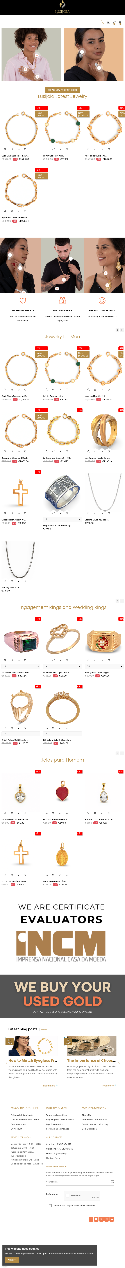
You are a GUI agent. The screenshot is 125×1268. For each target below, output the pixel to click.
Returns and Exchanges (57, 1132)
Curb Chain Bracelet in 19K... (15, 159)
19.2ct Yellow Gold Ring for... (15, 743)
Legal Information (54, 1127)
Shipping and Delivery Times (60, 1123)
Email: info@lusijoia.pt (56, 1157)
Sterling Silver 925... (11, 591)
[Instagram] (106, 1222)
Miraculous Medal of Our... (55, 885)
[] (12, 152)
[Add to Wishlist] (25, 152)
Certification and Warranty (95, 1127)
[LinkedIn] (111, 1222)
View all (44, 1032)
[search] (5, 152)
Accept (12, 1260)
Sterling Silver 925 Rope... (97, 523)
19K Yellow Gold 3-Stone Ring (57, 743)
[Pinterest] (101, 1222)
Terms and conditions (56, 1118)
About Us (86, 1118)
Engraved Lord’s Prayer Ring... (57, 529)
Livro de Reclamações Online (25, 1123)
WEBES (63, 1222)
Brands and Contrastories (94, 1123)
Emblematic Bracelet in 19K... (57, 461)
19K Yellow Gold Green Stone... (16, 676)
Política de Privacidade (22, 1118)
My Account (16, 1132)
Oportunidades (18, 1127)
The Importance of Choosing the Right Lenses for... (54, 1064)
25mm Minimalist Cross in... (15, 885)
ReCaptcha (52, 1197)
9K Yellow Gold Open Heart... (56, 676)
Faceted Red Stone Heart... (56, 823)
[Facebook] (91, 1222)
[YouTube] (96, 1222)
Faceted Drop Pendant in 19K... (99, 823)
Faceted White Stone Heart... (15, 823)
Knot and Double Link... (96, 159)
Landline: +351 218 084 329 (58, 1147)
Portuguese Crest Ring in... (97, 676)
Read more (49, 1089)
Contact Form (53, 1161)
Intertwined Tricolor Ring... (97, 461)
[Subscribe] (111, 1185)
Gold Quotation (89, 1132)
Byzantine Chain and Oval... (15, 221)
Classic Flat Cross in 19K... (14, 523)
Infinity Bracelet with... (53, 159)
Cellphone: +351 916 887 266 (59, 1152)
